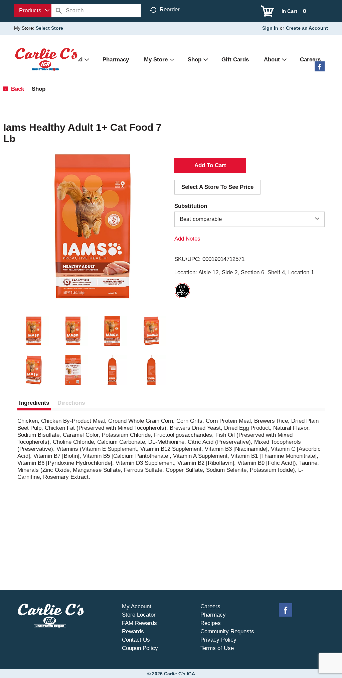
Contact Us (136, 640)
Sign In (270, 28)
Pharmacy (213, 615)
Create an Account (307, 28)
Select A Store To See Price (217, 187)
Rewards (133, 631)
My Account (136, 606)
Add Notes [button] (187, 239)
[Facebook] (320, 69)
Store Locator (139, 615)
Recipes (210, 623)
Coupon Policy (140, 648)
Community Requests (227, 631)
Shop (38, 89)
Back (16, 89)
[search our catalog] (58, 10)
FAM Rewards (139, 623)
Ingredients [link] (34, 403)
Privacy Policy (218, 640)
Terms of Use (217, 648)
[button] (33, 331)
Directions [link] (71, 403)
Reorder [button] (170, 9)
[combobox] (32, 10)
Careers (210, 606)
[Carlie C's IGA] (46, 59)
